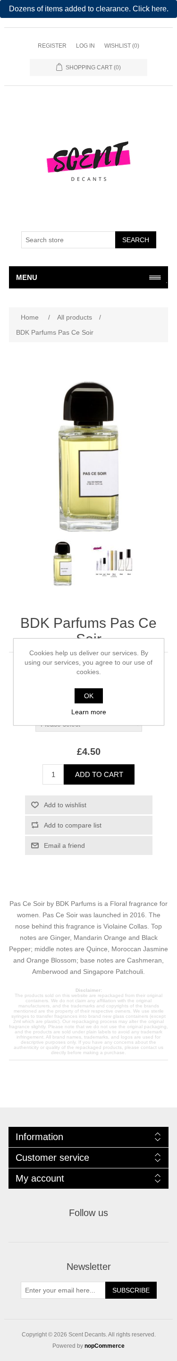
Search (135, 240)
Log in (85, 45)
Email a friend (64, 845)
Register (52, 45)
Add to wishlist (65, 805)
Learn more (88, 712)
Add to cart (99, 774)
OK (88, 696)
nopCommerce (104, 1346)
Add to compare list (72, 825)
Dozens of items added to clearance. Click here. (89, 9)
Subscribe (131, 1290)
